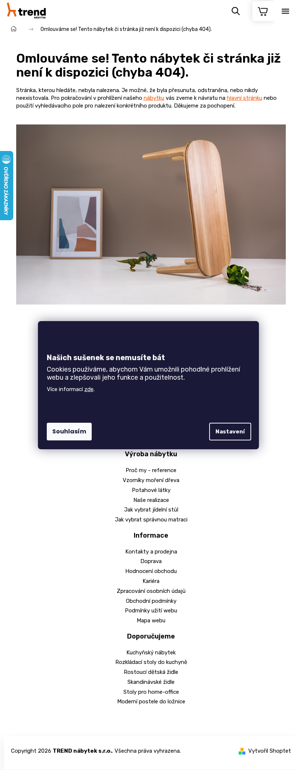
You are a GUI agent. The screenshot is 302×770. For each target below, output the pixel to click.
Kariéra (151, 581)
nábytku (154, 98)
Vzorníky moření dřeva (151, 480)
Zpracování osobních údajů (151, 591)
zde (89, 389)
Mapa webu (151, 620)
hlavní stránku (244, 98)
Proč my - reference (151, 470)
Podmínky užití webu (151, 610)
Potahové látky (151, 490)
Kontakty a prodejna (151, 551)
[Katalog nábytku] (151, 214)
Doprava (151, 561)
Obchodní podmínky (151, 601)
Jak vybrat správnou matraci (151, 519)
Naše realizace (151, 500)
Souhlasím (69, 431)
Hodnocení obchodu (151, 571)
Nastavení (230, 431)
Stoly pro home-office (151, 692)
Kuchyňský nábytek (151, 652)
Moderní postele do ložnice (151, 701)
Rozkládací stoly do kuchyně (151, 662)
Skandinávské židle (151, 682)
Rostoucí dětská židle (151, 672)
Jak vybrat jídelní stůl (151, 509)
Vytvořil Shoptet (269, 751)
